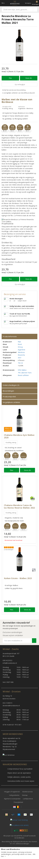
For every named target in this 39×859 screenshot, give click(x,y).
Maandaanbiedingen (10, 744)
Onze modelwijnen (9, 741)
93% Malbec (22, 370)
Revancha (21, 355)
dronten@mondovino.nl (11, 706)
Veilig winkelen (14, 795)
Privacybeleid (18, 802)
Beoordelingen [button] (8, 391)
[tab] (19, 336)
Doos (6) (28, 78)
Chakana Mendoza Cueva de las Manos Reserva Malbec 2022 (19, 506)
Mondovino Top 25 (10, 746)
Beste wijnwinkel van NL (11, 738)
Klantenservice (27, 792)
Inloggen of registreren (12, 792)
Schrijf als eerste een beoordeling (13, 90)
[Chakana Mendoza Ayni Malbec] (19, 419)
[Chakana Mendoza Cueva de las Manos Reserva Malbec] (19, 489)
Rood (20, 344)
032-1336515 (7, 703)
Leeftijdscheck (28, 799)
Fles (10, 78)
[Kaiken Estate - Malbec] (19, 559)
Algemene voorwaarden (12, 799)
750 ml (20, 363)
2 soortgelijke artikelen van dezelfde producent (18, 93)
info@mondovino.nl (10, 663)
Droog (20, 347)
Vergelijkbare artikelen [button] (11, 402)
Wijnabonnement (9, 749)
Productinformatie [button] (10, 336)
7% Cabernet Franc (25, 373)
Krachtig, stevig (11, 442)
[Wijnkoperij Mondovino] (15, 3)
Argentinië (21, 350)
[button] (5, 127)
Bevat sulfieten (23, 375)
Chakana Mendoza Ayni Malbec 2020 (19, 436)
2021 (19, 358)
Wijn (19, 342)
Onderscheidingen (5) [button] (11, 385)
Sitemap (25, 795)
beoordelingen (22, 844)
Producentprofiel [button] (9, 396)
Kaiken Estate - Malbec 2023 (18, 578)
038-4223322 (7, 660)
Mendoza (21, 352)
